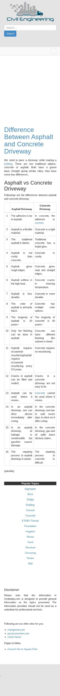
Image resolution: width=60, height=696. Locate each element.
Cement (30, 510)
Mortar (30, 536)
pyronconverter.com (18, 633)
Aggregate (30, 488)
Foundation (30, 526)
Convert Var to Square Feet (22, 649)
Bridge (30, 499)
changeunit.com (16, 629)
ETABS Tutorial (30, 520)
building (8, 163)
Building (30, 504)
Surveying (30, 552)
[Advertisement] (30, 87)
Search (10, 33)
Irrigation (30, 531)
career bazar (15, 636)
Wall (30, 563)
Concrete (41, 393)
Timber (30, 558)
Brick (30, 494)
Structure (30, 547)
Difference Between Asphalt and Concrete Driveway (28, 140)
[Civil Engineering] (30, 11)
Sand (30, 542)
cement (39, 222)
